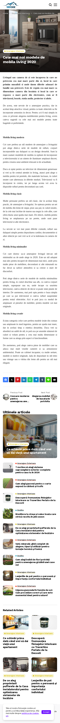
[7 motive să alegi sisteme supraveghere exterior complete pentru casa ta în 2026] (8, 467)
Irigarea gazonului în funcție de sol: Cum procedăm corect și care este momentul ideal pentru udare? (34, 593)
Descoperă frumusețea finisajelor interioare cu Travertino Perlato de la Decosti (35, 500)
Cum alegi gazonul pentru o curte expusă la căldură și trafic (33, 485)
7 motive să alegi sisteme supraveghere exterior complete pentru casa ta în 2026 (32, 470)
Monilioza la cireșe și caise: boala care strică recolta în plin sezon (35, 515)
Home (5, 13)
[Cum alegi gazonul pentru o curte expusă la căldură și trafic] (8, 483)
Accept (46, 712)
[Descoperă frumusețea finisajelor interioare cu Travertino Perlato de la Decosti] (8, 498)
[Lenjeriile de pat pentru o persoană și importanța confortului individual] (8, 576)
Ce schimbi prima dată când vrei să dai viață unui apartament (29, 450)
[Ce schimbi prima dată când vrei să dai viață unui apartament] (30, 436)
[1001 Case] (11, 4)
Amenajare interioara (21, 13)
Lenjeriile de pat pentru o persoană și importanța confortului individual (35, 577)
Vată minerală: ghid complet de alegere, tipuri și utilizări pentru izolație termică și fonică (32, 546)
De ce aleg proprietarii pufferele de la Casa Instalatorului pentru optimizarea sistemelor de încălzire (35, 531)
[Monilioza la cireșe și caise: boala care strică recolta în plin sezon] (8, 514)
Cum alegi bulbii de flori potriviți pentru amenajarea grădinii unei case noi (34, 562)
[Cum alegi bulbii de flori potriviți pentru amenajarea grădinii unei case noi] (8, 560)
